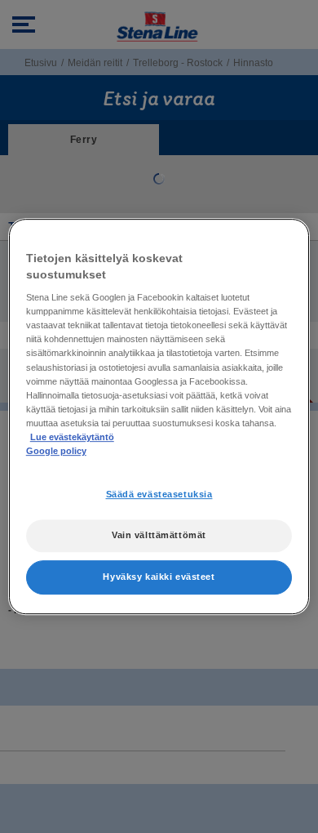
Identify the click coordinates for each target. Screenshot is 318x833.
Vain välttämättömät (159, 535)
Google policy (56, 451)
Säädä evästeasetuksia (159, 494)
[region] (159, 416)
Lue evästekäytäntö (72, 437)
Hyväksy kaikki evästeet (158, 576)
